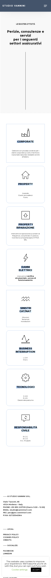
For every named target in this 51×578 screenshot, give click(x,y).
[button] (45, 5)
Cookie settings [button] (19, 569)
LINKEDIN (7, 553)
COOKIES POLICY (11, 537)
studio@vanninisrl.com (21, 510)
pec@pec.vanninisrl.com (19, 512)
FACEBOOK (8, 551)
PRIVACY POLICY (10, 534)
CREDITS (7, 540)
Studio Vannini (13, 5)
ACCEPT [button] (36, 570)
